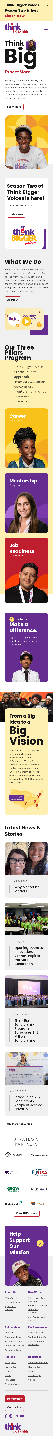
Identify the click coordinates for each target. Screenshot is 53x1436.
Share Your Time (13, 1337)
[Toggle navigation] (46, 28)
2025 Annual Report (38, 1362)
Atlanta (8, 1371)
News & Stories (35, 1367)
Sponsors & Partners (10, 1308)
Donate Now (15, 1398)
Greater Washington (14, 1384)
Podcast (32, 1371)
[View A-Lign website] (13, 1154)
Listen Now (15, 16)
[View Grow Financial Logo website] (13, 1189)
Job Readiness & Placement (36, 1318)
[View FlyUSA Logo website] (39, 1172)
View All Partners (26, 1213)
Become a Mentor (14, 1341)
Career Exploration (37, 1305)
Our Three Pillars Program (36, 1299)
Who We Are (11, 1298)
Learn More (14, 107)
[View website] (13, 1172)
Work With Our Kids (38, 1337)
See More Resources (19, 1124)
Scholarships (34, 1375)
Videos (31, 1380)
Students (9, 1333)
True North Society (14, 1345)
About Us (13, 299)
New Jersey (10, 1380)
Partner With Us (36, 1333)
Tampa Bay (10, 1367)
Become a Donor (13, 1350)
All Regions (10, 1362)
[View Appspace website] (39, 1154)
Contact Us (14, 1407)
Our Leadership (12, 1302)
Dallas (8, 1375)
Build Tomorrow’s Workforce (37, 1343)
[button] (49, 5)
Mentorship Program (33, 1311)
